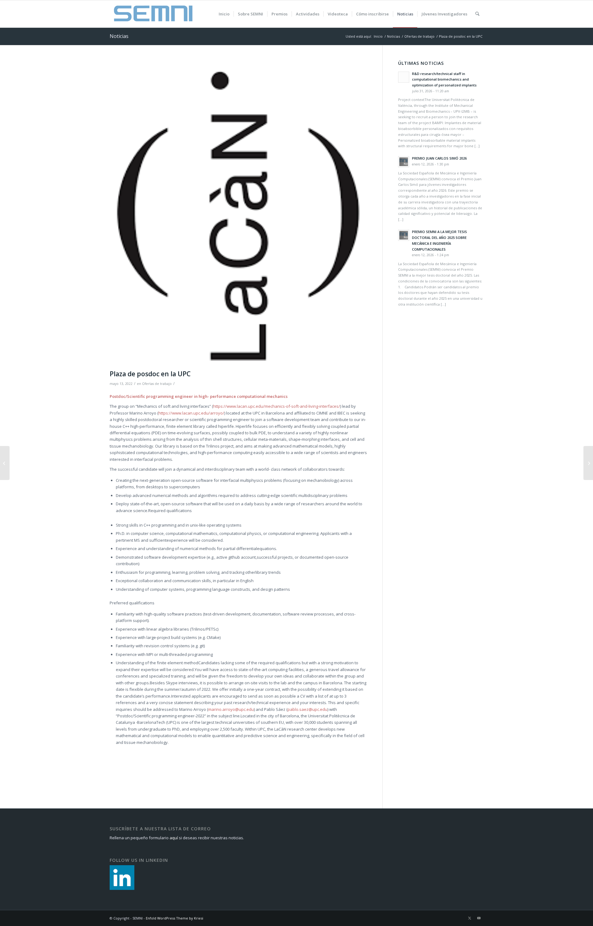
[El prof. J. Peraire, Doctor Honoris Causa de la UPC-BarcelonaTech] (588, 463)
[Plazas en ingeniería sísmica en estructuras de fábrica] (5, 463)
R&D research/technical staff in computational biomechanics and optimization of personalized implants (444, 79)
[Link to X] (469, 918)
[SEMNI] (153, 13)
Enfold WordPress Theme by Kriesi (174, 918)
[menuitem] (224, 13)
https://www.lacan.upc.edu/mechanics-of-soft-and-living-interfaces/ (276, 406)
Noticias (119, 36)
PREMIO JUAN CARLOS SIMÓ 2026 (439, 158)
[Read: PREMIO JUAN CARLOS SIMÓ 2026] (403, 161)
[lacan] (238, 214)
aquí (174, 837)
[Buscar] (477, 13)
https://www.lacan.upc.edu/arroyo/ (191, 413)
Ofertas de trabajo (157, 384)
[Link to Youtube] (478, 918)
